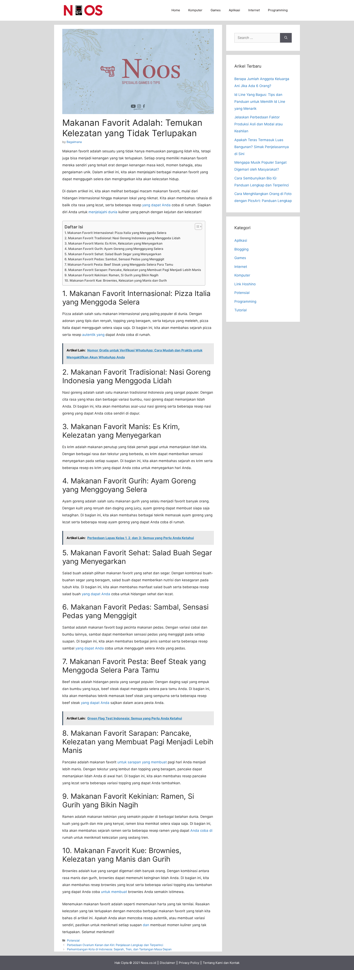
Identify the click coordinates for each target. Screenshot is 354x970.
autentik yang (93, 335)
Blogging (241, 249)
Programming (278, 10)
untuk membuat (114, 892)
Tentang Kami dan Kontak (221, 963)
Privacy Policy (189, 963)
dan (146, 925)
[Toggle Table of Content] (196, 226)
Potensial (73, 940)
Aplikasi (234, 10)
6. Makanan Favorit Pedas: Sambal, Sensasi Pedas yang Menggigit (114, 259)
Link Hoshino (245, 284)
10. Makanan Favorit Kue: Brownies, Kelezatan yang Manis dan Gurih (116, 280)
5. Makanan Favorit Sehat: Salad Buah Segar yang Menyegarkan (113, 254)
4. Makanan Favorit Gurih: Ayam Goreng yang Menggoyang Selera (114, 249)
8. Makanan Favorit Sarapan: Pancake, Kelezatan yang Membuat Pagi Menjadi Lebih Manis (133, 270)
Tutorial (240, 310)
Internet (254, 10)
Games (216, 10)
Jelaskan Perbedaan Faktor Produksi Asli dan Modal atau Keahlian (258, 124)
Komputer (195, 10)
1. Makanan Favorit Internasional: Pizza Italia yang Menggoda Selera (115, 233)
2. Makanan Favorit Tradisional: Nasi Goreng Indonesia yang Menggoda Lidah (122, 238)
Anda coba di (201, 830)
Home (175, 10)
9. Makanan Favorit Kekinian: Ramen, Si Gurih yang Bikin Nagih (111, 275)
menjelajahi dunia (102, 212)
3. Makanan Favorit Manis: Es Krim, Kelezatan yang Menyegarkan (113, 243)
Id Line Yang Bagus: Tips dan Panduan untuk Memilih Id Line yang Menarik (259, 102)
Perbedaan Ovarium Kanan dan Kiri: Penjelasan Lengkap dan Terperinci (115, 945)
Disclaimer (167, 963)
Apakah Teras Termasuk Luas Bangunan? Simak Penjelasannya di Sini (261, 147)
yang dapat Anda (156, 205)
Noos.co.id (148, 963)
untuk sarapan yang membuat (142, 762)
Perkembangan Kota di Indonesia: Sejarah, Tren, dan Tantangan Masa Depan (119, 949)
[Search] (286, 38)
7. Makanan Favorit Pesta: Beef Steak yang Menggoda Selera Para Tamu (119, 264)
